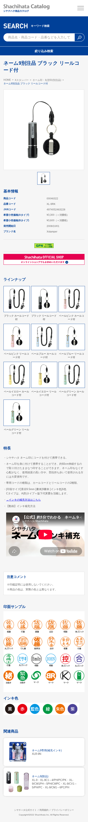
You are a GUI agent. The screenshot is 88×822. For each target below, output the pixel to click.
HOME (7, 79)
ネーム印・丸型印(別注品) (47, 80)
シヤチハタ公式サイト (25, 810)
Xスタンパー (22, 80)
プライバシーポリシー (62, 810)
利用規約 (44, 810)
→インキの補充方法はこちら (23, 499)
